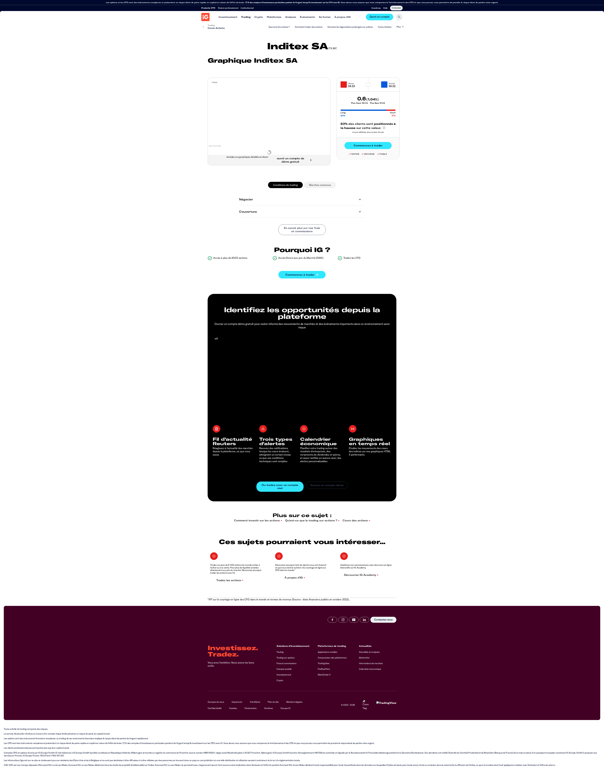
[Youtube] (353, 620)
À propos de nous (216, 701)
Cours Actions (384, 27)
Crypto (258, 17)
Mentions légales (294, 701)
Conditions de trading (285, 185)
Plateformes (274, 17)
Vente (351, 83)
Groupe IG (285, 708)
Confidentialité (215, 708)
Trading (246, 17)
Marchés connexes (320, 185)
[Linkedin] (364, 620)
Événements (307, 17)
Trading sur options (286, 657)
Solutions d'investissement (293, 646)
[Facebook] (332, 620)
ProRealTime (324, 669)
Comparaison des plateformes (332, 657)
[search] (399, 17)
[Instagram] (343, 620)
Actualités (365, 646)
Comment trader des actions (308, 27)
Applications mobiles (327, 652)
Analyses (290, 17)
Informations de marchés (371, 663)
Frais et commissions (286, 663)
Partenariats (251, 708)
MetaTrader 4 (324, 674)
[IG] (205, 17)
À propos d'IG (342, 17)
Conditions (255, 701)
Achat (392, 83)
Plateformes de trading (332, 646)
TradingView (323, 663)
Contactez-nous (383, 619)
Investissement (228, 17)
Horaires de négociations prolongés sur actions (350, 27)
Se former (325, 17)
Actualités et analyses (369, 652)
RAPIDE (355, 154)
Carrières (268, 708)
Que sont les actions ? (279, 27)
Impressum (237, 701)
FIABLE (383, 154)
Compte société (284, 669)
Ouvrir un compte (379, 16)
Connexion (396, 8)
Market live (364, 657)
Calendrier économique (370, 669)
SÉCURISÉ (369, 154)
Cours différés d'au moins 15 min (368, 132)
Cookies (233, 708)
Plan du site (273, 701)
